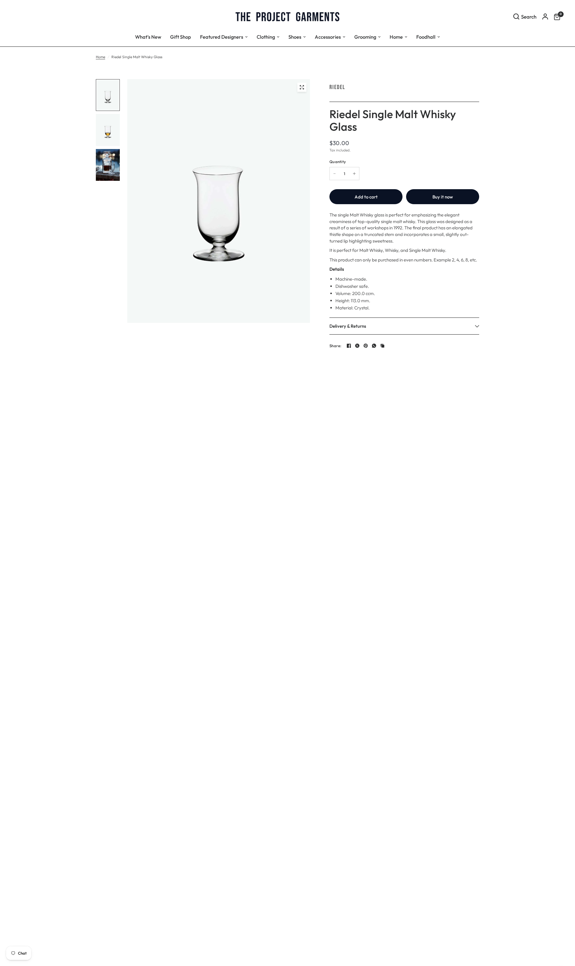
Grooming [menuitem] (365, 37)
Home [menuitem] (396, 37)
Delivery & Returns (347, 326)
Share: (335, 346)
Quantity (337, 161)
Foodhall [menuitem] (425, 37)
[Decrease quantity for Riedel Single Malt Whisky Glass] (334, 173)
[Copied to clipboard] (382, 345)
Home (100, 57)
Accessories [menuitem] (328, 37)
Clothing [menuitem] (266, 37)
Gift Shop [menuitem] (180, 37)
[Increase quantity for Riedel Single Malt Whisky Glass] (354, 173)
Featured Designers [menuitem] (221, 37)
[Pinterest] (365, 345)
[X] (357, 345)
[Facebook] (348, 345)
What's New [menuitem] (148, 37)
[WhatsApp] (374, 345)
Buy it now (442, 197)
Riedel (337, 87)
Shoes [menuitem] (294, 37)
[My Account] (545, 16)
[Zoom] (301, 87)
